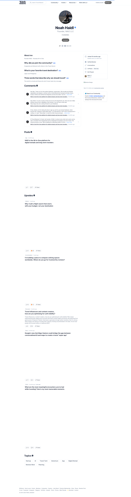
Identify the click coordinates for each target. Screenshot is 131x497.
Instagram (31, 490)
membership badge (99, 88)
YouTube (43, 490)
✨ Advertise (70, 490)
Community (54, 2)
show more (69, 94)
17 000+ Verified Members (96, 96)
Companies (44, 488)
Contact (76, 490)
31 (28, 250)
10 (28, 304)
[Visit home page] (22, 2)
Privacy (57, 490)
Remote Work (30, 464)
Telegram (37, 490)
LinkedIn (48, 490)
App (63, 461)
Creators (50, 488)
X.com (21, 490)
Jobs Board (56, 488)
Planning (41, 464)
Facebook (25, 490)
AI (35, 461)
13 (28, 447)
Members (38, 488)
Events (63, 2)
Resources (72, 2)
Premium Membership (65, 488)
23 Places (92, 68)
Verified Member (91, 62)
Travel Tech (43, 461)
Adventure (54, 461)
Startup (28, 461)
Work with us (83, 2)
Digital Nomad (72, 461)
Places (76, 488)
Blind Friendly (63, 490)
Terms (52, 490)
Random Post (82, 488)
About (22, 488)
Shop (72, 488)
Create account (99, 2)
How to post (28, 488)
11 (27, 380)
